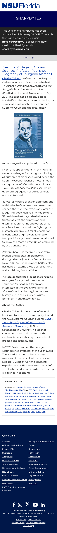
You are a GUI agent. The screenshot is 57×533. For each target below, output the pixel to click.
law (41, 393)
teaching (13, 411)
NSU (30, 399)
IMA (14, 393)
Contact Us (21, 519)
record (48, 405)
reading (40, 405)
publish (8, 405)
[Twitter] (27, 506)
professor (9, 402)
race (34, 405)
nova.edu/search (12, 41)
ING (19, 393)
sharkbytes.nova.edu (15, 49)
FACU (35, 390)
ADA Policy (28, 525)
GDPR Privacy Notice (35, 522)
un (29, 411)
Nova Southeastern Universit (32, 396)
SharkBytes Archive (14, 390)
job (26, 393)
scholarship (36, 408)
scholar (18, 408)
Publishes (27, 405)
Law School (49, 393)
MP (6, 396)
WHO (38, 411)
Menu (26, 57)
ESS (30, 390)
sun (7, 411)
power (41, 399)
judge (31, 393)
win (43, 411)
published (17, 405)
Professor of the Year (24, 402)
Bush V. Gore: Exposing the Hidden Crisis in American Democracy (27, 322)
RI (13, 408)
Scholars (26, 408)
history (8, 393)
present (48, 399)
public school (41, 402)
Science (45, 408)
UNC (33, 411)
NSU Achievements (25, 387)
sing (52, 408)
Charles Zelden (11, 78)
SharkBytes (40, 387)
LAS (37, 393)
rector (8, 408)
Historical (43, 390)
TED (20, 411)
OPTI (35, 399)
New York (13, 396)
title (25, 411)
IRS (22, 393)
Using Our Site (34, 519)
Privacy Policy (18, 522)
